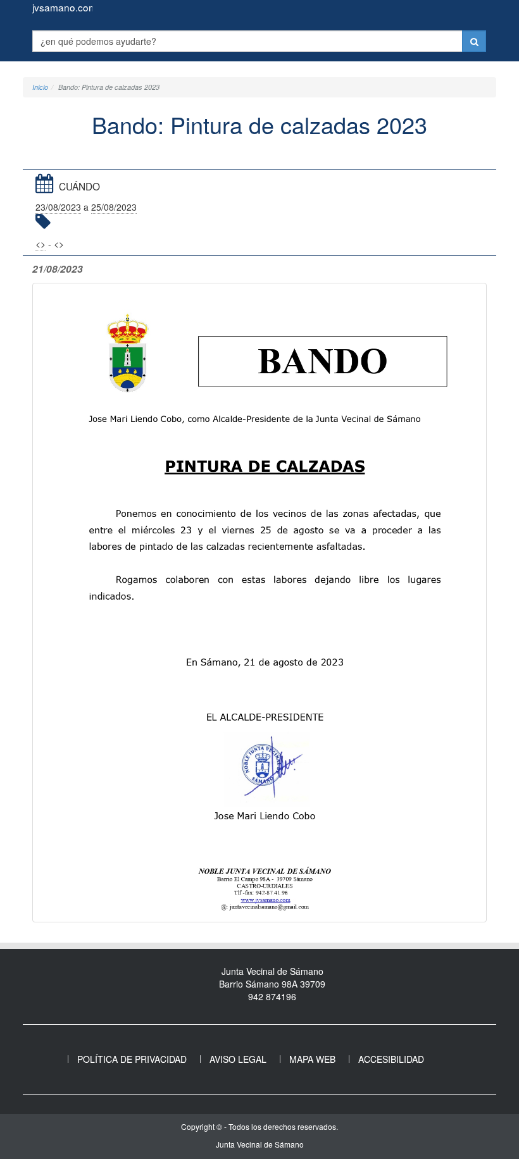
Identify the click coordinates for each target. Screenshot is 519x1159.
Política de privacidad (132, 1059)
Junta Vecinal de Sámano (260, 1144)
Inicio (40, 87)
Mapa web (312, 1059)
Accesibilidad (391, 1059)
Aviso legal (237, 1059)
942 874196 (272, 996)
